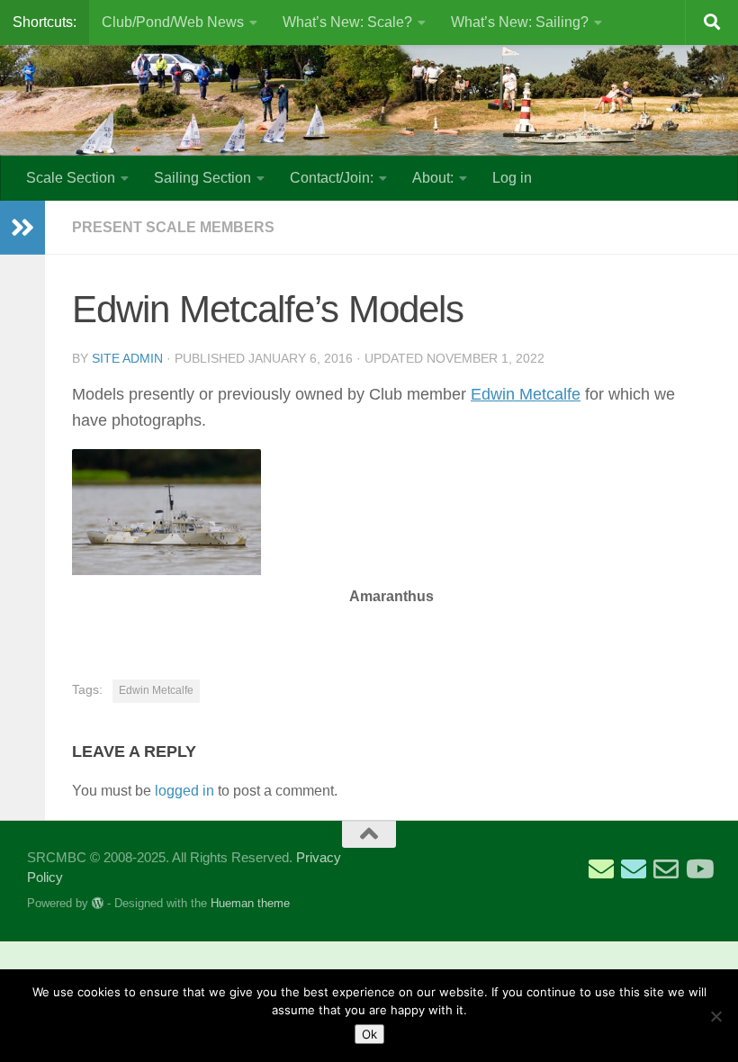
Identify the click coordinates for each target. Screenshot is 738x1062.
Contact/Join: (332, 177)
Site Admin (127, 358)
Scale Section (70, 177)
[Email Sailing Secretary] (601, 869)
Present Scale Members (173, 227)
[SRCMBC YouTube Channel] (698, 869)
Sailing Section (202, 177)
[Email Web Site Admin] (666, 869)
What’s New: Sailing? (520, 22)
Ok (369, 1034)
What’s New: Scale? (347, 22)
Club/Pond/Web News (173, 22)
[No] (715, 1016)
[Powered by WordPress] (98, 903)
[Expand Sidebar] (22, 228)
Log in (512, 177)
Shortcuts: (44, 22)
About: (433, 177)
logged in (184, 790)
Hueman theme (250, 903)
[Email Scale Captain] (633, 869)
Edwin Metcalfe (525, 394)
